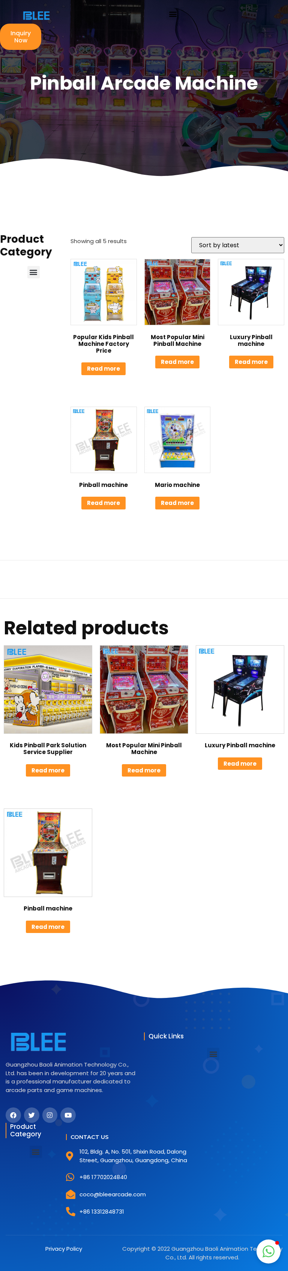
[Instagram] (50, 1115)
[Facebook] (13, 1115)
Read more (103, 369)
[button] (172, 14)
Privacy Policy (63, 1249)
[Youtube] (68, 1115)
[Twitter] (31, 1115)
